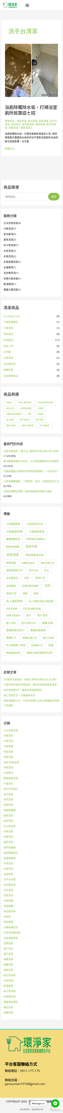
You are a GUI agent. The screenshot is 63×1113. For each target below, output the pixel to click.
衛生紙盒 (39, 419)
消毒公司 (40, 578)
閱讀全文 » (10, 148)
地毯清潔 (8, 767)
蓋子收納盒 (25, 419)
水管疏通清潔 (12, 261)
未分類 (7, 351)
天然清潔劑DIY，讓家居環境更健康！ (24, 690)
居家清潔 (43, 120)
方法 (46, 570)
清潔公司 (11, 593)
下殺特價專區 (11, 322)
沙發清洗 (8, 357)
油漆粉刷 (8, 874)
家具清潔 (8, 799)
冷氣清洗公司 (34, 524)
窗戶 (28, 615)
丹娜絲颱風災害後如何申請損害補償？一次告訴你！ (31, 471)
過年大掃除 (48, 637)
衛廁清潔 (40, 124)
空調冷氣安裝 (12, 278)
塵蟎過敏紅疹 (13, 539)
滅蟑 (25, 593)
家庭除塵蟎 (10, 810)
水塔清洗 (10, 250)
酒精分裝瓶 (11, 425)
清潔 (30, 414)
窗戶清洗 (42, 615)
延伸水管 (10, 408)
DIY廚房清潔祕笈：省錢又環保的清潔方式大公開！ (31, 679)
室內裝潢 (10, 234)
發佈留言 (10, 120)
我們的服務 (10, 847)
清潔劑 (40, 414)
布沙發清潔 (11, 245)
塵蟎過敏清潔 (11, 778)
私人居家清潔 (14, 601)
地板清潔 (21, 120)
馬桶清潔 (13, 127)
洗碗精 (40, 408)
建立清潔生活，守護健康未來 (19, 695)
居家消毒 (31, 546)
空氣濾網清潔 (11, 937)
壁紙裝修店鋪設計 (36, 539)
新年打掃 (33, 570)
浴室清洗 (16, 124)
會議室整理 (10, 858)
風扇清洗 (8, 1007)
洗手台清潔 (10, 879)
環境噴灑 (8, 921)
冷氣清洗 (10, 228)
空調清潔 (8, 943)
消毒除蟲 (8, 900)
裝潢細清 (10, 284)
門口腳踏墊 (44, 425)
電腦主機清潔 (12, 289)
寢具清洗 (8, 815)
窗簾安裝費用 (38, 630)
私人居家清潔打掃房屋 (41, 601)
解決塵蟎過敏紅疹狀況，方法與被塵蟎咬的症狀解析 (31, 461)
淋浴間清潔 (28, 124)
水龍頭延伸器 (26, 408)
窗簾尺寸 (11, 637)
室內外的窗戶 (11, 788)
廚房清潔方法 (47, 562)
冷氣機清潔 (13, 524)
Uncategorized (12, 316)
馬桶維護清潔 (13, 652)
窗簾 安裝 (47, 623)
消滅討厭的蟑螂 (29, 585)
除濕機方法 (36, 645)
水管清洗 (10, 256)
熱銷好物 (8, 369)
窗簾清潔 (8, 964)
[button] (27, 5)
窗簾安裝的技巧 (15, 630)
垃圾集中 (8, 772)
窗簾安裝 (8, 959)
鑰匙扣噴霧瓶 (27, 425)
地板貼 (9, 402)
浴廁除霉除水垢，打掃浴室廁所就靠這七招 (31, 110)
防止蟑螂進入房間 (15, 645)
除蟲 (50, 645)
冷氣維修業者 (37, 531)
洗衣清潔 (8, 890)
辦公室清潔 (10, 991)
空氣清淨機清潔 (12, 932)
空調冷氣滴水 (13, 615)
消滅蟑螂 (11, 585)
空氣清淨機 (11, 608)
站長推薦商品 (11, 375)
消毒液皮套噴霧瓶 (13, 414)
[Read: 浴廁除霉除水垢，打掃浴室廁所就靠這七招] (31, 70)
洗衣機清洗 (11, 272)
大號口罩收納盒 (25, 402)
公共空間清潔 (12, 223)
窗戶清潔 (11, 623)
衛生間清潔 (10, 975)
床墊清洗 (8, 836)
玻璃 (35, 593)
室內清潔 (32, 120)
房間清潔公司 (14, 570)
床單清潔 (8, 831)
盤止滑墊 (10, 419)
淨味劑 (7, 916)
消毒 (26, 577)
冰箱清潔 (8, 735)
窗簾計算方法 (29, 637)
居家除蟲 (11, 562)
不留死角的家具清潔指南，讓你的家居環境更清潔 (30, 684)
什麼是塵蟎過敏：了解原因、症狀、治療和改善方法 (31, 481)
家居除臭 (8, 804)
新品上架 (8, 346)
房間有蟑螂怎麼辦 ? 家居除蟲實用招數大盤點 (28, 491)
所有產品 (8, 340)
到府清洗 (8, 334)
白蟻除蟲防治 (11, 927)
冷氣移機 (8, 746)
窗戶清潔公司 (28, 623)
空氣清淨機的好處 (32, 608)
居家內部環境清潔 (45, 402)
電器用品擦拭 (11, 1001)
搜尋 (53, 196)
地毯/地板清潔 (11, 762)
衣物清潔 (8, 980)
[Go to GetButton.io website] (55, 1110)
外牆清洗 (8, 783)
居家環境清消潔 (35, 555)
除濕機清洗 (10, 996)
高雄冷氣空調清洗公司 (39, 653)
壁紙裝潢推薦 (12, 546)
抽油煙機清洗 (11, 852)
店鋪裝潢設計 (28, 562)
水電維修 (10, 267)
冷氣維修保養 (14, 531)
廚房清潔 (8, 842)
